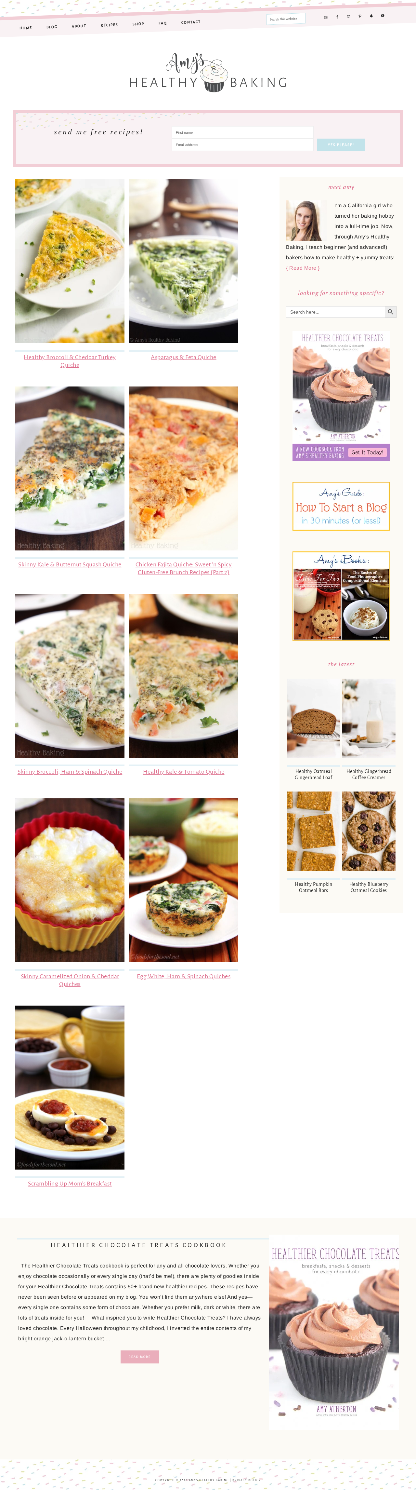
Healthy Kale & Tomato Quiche (184, 771)
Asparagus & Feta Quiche (183, 357)
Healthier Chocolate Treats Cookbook (139, 1245)
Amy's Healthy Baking (208, 69)
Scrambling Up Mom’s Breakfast (70, 1183)
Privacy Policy (246, 1480)
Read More (140, 1357)
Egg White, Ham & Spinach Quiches (183, 976)
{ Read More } (303, 268)
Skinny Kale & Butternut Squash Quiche (70, 564)
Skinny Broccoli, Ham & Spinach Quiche (70, 771)
